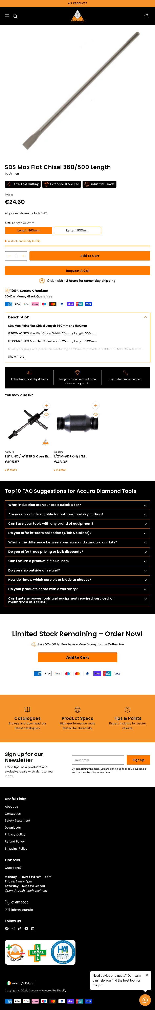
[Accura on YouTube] (26, 929)
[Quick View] (46, 414)
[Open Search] (15, 16)
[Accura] (77, 16)
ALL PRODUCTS (77, 3)
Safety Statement (17, 820)
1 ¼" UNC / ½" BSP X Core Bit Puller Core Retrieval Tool (27, 459)
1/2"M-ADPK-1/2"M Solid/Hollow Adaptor (72, 459)
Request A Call (77, 271)
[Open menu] (7, 16)
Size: (19, 223)
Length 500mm (77, 230)
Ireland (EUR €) (21, 983)
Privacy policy (15, 834)
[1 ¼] (28, 423)
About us (11, 807)
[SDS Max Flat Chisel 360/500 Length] (77, 91)
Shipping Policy (16, 849)
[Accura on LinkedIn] (32, 929)
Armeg (14, 174)
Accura (33, 990)
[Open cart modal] (147, 16)
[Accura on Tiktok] (19, 929)
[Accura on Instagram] (13, 929)
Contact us (13, 814)
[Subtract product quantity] (8, 256)
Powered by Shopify (53, 990)
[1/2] (77, 423)
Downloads (13, 828)
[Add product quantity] (23, 256)
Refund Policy (15, 841)
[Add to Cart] (46, 405)
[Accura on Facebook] (6, 929)
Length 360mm (28, 230)
